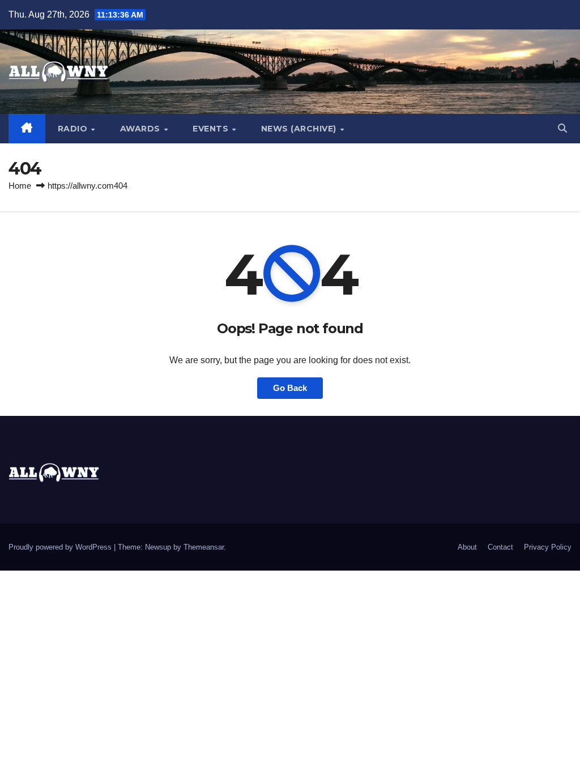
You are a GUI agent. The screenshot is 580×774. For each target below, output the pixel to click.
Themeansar (204, 547)
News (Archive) (300, 129)
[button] (562, 128)
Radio (74, 129)
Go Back (290, 388)
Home (19, 185)
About (467, 547)
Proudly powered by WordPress (61, 547)
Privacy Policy (548, 547)
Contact (500, 547)
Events (212, 129)
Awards (141, 129)
